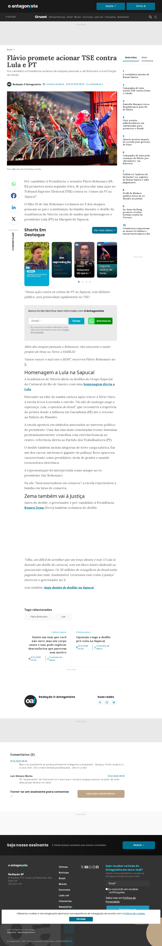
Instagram (106, 702)
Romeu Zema (34, 508)
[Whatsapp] (90, 867)
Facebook (14, 195)
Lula (63, 617)
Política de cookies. (134, 913)
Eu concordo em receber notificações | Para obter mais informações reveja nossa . (49, 329)
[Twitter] (82, 867)
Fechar (81, 919)
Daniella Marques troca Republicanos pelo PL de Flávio (135, 107)
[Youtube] (86, 867)
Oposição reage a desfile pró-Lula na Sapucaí (93, 630)
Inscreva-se (104, 321)
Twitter (14, 219)
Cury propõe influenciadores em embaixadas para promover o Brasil (132, 125)
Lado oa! (98, 17)
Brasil (70, 17)
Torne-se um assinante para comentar (39, 792)
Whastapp (14, 184)
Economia (88, 17)
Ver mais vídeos (103, 230)
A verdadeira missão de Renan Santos (135, 76)
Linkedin (14, 207)
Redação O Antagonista (27, 84)
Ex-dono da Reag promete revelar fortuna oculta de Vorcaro (136, 213)
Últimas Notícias (57, 17)
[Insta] (93, 867)
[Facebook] (97, 867)
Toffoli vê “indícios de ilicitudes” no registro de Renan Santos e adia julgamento (135, 179)
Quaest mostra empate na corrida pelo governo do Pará (135, 142)
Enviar (76, 321)
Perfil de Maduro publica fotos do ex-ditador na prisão (135, 196)
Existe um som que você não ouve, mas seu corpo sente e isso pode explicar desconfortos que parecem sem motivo (46, 631)
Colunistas (110, 17)
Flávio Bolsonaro (39, 617)
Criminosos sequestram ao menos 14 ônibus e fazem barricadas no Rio (135, 231)
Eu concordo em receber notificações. (123, 891)
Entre (139, 6)
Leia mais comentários (100, 793)
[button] (79, 282)
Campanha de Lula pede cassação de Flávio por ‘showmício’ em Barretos (135, 159)
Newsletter (123, 17)
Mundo (77, 17)
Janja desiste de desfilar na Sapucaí (69, 587)
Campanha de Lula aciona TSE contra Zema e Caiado (136, 90)
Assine (109, 6)
